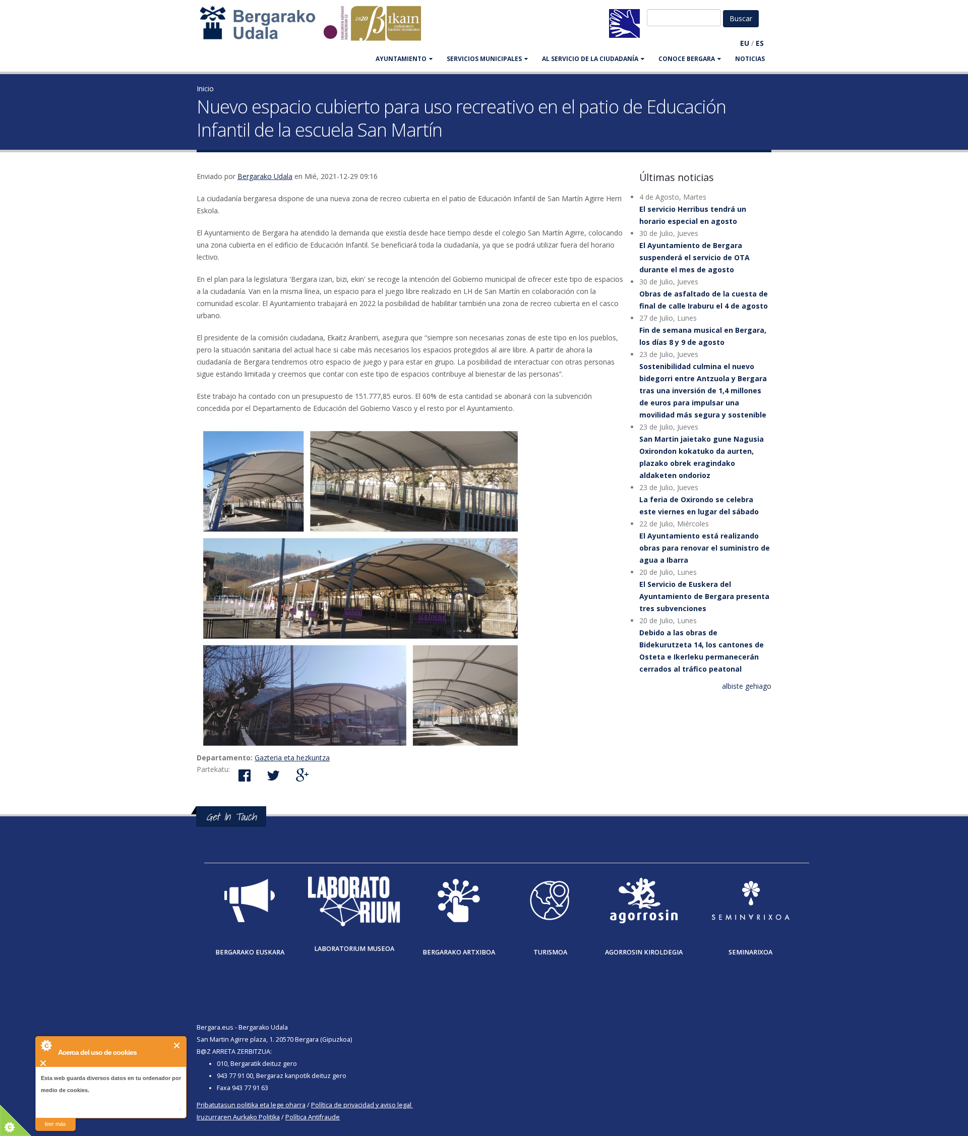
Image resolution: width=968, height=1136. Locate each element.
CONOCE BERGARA (686, 58)
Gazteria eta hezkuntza (292, 757)
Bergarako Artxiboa (458, 952)
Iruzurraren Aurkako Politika (238, 1117)
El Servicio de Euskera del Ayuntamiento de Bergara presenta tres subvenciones (704, 596)
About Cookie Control (46, 1045)
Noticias (750, 58)
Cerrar (177, 1045)
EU (744, 43)
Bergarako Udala (264, 176)
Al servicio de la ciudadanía (590, 58)
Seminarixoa (750, 952)
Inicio (205, 88)
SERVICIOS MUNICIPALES (484, 58)
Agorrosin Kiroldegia (644, 952)
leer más (55, 1124)
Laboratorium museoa (354, 948)
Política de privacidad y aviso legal (361, 1105)
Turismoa (550, 952)
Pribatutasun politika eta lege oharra (251, 1105)
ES (760, 43)
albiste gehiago (746, 686)
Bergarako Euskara (249, 952)
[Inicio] (316, 28)
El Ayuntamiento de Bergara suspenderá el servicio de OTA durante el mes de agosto (694, 257)
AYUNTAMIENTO (401, 58)
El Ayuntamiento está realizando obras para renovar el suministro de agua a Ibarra (704, 548)
